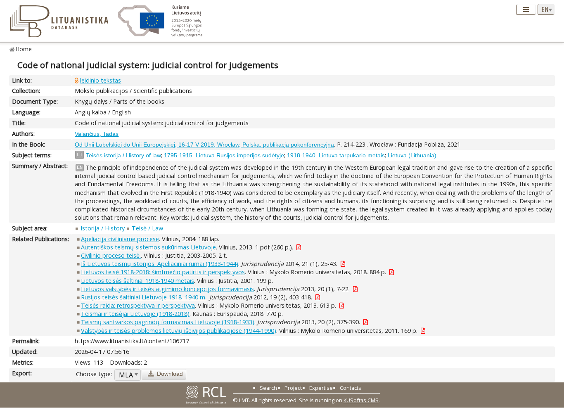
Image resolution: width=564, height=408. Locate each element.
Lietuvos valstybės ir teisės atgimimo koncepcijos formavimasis (167, 289)
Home (24, 49)
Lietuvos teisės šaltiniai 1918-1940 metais (137, 281)
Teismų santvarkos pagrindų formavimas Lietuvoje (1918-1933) (167, 322)
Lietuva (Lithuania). (413, 155)
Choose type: (94, 374)
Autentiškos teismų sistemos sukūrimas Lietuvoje (148, 247)
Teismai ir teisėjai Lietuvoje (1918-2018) (135, 314)
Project (293, 387)
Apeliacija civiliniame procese (120, 239)
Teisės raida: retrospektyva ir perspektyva (138, 305)
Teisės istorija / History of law (123, 155)
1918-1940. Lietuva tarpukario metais (336, 155)
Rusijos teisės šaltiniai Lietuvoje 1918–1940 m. (143, 297)
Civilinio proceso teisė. (111, 255)
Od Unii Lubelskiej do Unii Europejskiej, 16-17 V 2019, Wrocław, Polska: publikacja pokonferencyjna (204, 144)
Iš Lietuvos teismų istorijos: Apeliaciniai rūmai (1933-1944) (159, 264)
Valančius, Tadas (96, 133)
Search (268, 387)
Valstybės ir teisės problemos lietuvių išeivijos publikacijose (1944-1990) (178, 330)
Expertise (321, 387)
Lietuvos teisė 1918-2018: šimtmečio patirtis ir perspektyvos (163, 272)
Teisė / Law (147, 228)
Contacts (350, 387)
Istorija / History (103, 228)
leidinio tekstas (100, 80)
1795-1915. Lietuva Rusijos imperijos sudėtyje (224, 155)
